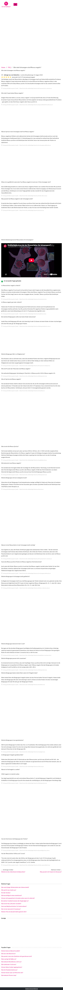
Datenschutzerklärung (31, 988)
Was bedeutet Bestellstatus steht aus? (11, 961)
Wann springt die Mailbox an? (8, 959)
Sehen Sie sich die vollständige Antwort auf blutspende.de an (33, 376)
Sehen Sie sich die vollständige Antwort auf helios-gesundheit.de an (35, 865)
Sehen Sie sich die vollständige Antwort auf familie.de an (32, 684)
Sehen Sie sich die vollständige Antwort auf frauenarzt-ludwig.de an (35, 365)
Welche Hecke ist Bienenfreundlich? (10, 951)
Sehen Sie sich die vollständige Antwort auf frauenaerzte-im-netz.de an (36, 88)
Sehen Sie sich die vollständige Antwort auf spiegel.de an (32, 751)
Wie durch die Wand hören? (8, 953)
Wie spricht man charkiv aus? (8, 890)
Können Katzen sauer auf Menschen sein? (12, 972)
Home (3, 67)
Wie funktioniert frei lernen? (8, 964)
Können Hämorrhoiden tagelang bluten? (11, 967)
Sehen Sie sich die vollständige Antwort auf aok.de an (31, 489)
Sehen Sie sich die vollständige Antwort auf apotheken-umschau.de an (35, 655)
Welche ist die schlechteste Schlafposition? (13, 872)
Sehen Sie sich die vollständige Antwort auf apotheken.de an (33, 460)
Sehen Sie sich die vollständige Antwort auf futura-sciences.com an (35, 588)
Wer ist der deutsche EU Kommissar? (11, 909)
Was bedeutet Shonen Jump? (8, 975)
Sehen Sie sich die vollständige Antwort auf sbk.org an (32, 766)
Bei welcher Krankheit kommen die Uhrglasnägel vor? (15, 901)
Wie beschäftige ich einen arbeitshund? (11, 895)
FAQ (9, 67)
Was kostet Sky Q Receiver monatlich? (11, 903)
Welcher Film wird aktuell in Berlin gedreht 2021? (14, 911)
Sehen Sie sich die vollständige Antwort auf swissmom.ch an (33, 299)
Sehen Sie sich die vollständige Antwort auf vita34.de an (32, 390)
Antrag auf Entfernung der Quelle (10, 88)
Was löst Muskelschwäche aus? (9, 970)
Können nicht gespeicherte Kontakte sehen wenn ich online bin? (18, 898)
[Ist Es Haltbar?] (6, 4)
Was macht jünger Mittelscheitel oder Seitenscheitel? (15, 887)
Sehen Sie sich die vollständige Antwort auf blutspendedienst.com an (35, 326)
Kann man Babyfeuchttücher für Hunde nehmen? (14, 906)
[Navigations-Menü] (15, 4)
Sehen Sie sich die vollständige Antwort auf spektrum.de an (33, 313)
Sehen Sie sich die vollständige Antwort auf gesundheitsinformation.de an (36, 104)
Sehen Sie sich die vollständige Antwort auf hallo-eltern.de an (33, 195)
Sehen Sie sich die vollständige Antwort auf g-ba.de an (32, 210)
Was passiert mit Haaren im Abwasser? (51, 872)
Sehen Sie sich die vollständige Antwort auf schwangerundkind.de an (35, 145)
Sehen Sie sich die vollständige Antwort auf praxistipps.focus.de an (34, 850)
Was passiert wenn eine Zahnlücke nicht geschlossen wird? (16, 956)
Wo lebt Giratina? (5, 892)
